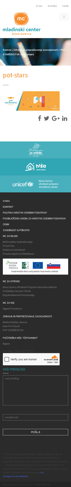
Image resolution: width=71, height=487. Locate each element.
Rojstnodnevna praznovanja (18, 295)
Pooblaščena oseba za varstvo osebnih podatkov (34, 218)
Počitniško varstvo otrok (17, 291)
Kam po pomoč (11, 326)
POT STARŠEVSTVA (13, 330)
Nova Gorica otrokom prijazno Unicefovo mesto (30, 287)
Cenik (65, 6)
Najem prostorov (12, 308)
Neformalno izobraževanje (18, 242)
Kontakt (52, 6)
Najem (6, 343)
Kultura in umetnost (14, 249)
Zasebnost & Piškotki (16, 230)
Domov (7, 49)
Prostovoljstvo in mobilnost (18, 253)
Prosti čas (8, 245)
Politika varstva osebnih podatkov (25, 212)
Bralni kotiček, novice (15, 322)
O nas (39, 6)
